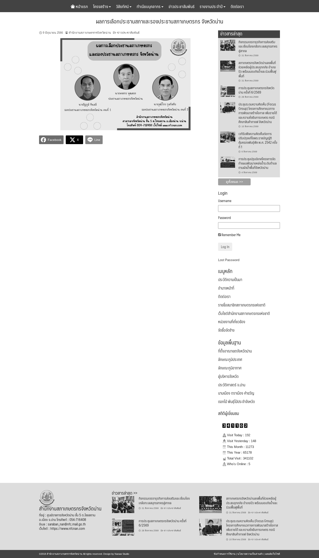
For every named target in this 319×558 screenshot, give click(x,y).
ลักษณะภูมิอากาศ (230, 368)
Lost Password (228, 260)
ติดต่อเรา (237, 6)
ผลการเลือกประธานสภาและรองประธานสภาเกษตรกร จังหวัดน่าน (159, 21)
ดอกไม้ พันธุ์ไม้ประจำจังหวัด (236, 401)
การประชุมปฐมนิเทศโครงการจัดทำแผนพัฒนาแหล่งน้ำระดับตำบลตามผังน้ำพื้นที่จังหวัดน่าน (257, 163)
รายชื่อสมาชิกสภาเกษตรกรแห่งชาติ (241, 305)
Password (224, 218)
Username (224, 201)
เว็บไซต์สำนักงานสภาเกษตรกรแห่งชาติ (244, 313)
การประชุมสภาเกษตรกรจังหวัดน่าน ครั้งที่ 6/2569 (256, 90)
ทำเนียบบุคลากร (149, 6)
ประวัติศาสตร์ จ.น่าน (231, 385)
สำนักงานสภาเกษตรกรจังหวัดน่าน (90, 32)
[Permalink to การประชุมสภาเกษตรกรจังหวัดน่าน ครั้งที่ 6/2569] (227, 91)
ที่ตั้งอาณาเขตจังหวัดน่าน (235, 351)
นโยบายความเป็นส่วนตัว (250, 554)
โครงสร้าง (101, 6)
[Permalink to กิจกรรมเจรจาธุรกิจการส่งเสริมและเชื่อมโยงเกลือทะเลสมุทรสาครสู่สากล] (227, 45)
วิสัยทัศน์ (123, 6)
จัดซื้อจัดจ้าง (226, 330)
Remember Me (230, 235)
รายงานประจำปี (212, 6)
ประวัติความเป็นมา (230, 279)
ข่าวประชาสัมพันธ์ (181, 6)
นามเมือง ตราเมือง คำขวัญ (236, 393)
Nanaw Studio (122, 554)
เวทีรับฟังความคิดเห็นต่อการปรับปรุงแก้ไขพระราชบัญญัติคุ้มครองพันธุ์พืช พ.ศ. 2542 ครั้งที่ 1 (257, 140)
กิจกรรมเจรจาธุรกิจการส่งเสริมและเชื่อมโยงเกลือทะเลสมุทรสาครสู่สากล (257, 46)
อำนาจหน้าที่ (226, 288)
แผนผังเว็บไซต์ (272, 554)
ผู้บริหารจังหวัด (228, 376)
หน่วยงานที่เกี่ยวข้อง (231, 321)
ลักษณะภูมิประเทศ (230, 359)
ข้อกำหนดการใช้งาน (224, 554)
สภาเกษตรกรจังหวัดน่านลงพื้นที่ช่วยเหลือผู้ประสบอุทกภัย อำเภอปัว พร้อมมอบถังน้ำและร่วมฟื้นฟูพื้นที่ (257, 69)
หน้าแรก (81, 6)
